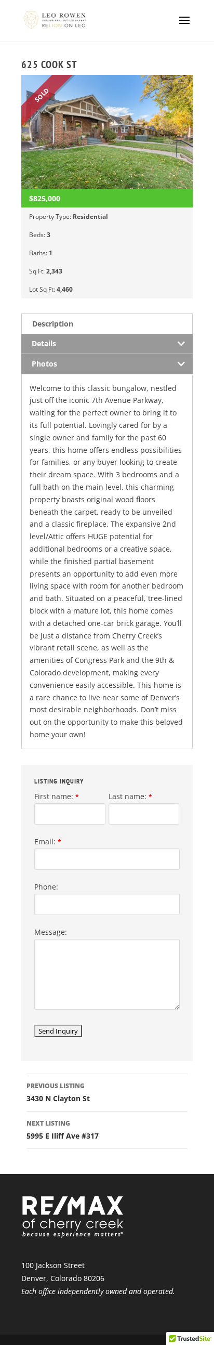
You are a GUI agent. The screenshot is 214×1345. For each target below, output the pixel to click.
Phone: (46, 887)
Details (44, 343)
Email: (47, 841)
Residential (90, 216)
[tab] (107, 324)
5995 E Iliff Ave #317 (62, 1130)
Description (52, 324)
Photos (44, 364)
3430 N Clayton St (58, 1092)
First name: (56, 796)
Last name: (130, 796)
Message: (50, 932)
